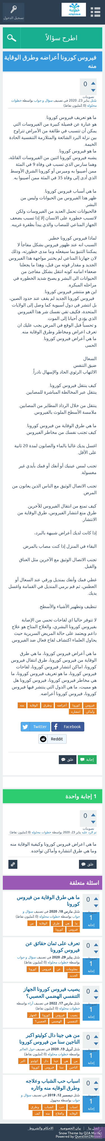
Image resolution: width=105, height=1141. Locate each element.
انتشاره (75, 711)
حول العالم (27, 1049)
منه (22, 705)
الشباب (49, 1107)
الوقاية (34, 705)
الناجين (73, 1067)
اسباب (74, 1107)
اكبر (22, 1061)
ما (76, 923)
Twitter (39, 726)
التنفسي (72, 1021)
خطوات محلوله (49, 916)
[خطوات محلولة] (74, 9)
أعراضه (62, 705)
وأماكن (90, 711)
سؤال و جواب (43, 100)
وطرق (47, 705)
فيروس (89, 705)
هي (67, 923)
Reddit (57, 739)
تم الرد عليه (89, 832)
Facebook (72, 726)
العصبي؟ (40, 1021)
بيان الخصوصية (70, 1128)
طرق (56, 923)
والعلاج (59, 1113)
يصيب (74, 1015)
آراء (30, 1003)
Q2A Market (93, 1133)
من (32, 923)
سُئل (93, 100)
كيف (37, 1113)
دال (46, 1061)
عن (59, 969)
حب (61, 1107)
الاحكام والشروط (41, 1128)
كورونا (76, 705)
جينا (56, 1061)
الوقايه (73, 1113)
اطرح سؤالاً (62, 38)
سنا (61, 1067)
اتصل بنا (93, 1128)
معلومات (72, 969)
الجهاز (33, 1015)
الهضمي (57, 1021)
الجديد (74, 975)
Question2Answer (88, 1136)
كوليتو (34, 1061)
